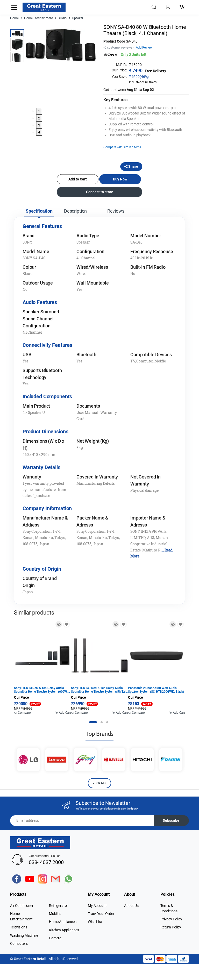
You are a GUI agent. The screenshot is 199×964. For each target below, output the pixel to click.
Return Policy (170, 927)
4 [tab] (39, 132)
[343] (123, 624)
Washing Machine (24, 935)
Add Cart (64, 712)
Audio (63, 18)
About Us (131, 906)
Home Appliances (62, 922)
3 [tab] (39, 125)
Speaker (77, 18)
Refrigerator (58, 906)
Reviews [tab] (115, 211)
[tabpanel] (61, 45)
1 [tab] (39, 111)
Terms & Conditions (168, 908)
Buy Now (120, 179)
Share (132, 166)
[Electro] (44, 7)
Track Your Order (101, 914)
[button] (154, 7)
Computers (19, 943)
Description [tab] (75, 211)
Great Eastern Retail (30, 959)
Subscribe (171, 820)
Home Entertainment (38, 18)
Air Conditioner (21, 906)
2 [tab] (39, 118)
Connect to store (99, 192)
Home (14, 18)
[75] (180, 624)
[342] (66, 624)
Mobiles (55, 914)
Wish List (95, 922)
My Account (97, 906)
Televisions (18, 927)
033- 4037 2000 (46, 862)
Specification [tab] (39, 211)
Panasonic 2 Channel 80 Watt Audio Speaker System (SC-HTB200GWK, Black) (156, 689)
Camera (55, 938)
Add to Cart (77, 179)
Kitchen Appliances (64, 930)
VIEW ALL (99, 783)
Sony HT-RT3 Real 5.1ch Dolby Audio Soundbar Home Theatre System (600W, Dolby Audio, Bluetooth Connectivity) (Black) (41, 689)
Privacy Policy (171, 919)
